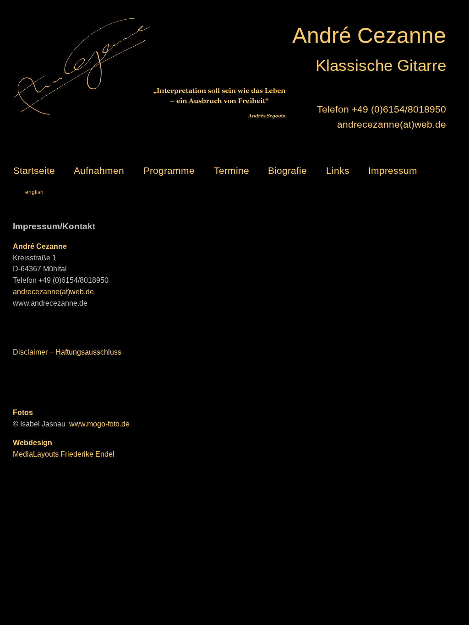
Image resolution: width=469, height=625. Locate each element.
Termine (231, 170)
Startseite (34, 170)
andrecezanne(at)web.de (391, 124)
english (34, 192)
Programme (169, 170)
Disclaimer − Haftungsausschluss (67, 352)
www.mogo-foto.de (99, 424)
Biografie (287, 170)
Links (337, 170)
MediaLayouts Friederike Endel (64, 454)
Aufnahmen (99, 170)
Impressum (392, 170)
